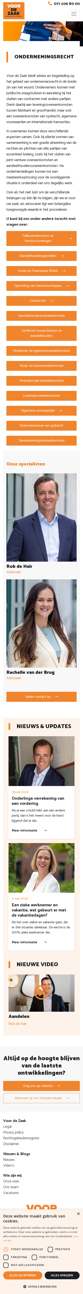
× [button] (78, 1214)
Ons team (11, 1187)
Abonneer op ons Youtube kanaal (38, 1098)
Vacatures (11, 1193)
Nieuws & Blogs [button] (16, 1154)
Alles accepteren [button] (23, 1275)
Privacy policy (13, 1132)
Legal (7, 1126)
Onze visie (11, 1181)
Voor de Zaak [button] (14, 1121)
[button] (41, 1286)
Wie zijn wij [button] (12, 1175)
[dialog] (41, 1251)
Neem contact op (38, 697)
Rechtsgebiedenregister (21, 1138)
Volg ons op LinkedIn (38, 1086)
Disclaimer (11, 1144)
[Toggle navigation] (74, 14)
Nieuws (9, 1160)
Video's (8, 1165)
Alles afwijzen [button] (62, 1275)
